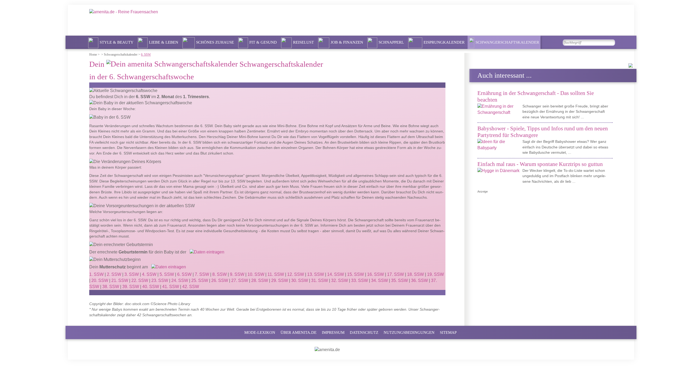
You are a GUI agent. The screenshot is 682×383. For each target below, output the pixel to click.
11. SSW (275, 274)
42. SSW (190, 286)
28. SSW (259, 280)
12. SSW (295, 274)
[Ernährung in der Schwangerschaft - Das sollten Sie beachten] (499, 109)
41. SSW (170, 286)
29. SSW (279, 280)
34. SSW (379, 280)
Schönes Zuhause (215, 42)
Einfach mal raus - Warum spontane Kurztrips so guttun (540, 164)
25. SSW (199, 280)
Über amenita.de (298, 332)
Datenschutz (364, 332)
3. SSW (131, 274)
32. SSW (339, 280)
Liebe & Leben (163, 42)
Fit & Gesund (263, 42)
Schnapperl (391, 42)
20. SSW (99, 280)
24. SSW (179, 280)
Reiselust (303, 42)
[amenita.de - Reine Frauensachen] (162, 19)
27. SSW (239, 280)
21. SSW (119, 280)
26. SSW (219, 280)
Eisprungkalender (444, 42)
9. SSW (237, 274)
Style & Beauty (116, 42)
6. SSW (184, 274)
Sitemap (448, 332)
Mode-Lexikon (259, 332)
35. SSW (399, 280)
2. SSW (114, 274)
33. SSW (359, 280)
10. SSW (255, 274)
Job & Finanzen (347, 42)
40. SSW (150, 286)
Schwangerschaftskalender (507, 42)
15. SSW (355, 274)
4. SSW (149, 274)
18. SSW (415, 274)
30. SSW (299, 280)
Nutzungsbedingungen (409, 332)
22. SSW (139, 280)
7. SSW (202, 274)
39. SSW (130, 286)
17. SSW (395, 274)
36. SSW (419, 280)
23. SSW (159, 280)
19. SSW (435, 274)
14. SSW (335, 274)
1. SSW (96, 274)
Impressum (333, 332)
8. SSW (219, 274)
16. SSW (375, 274)
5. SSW (167, 274)
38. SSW (110, 286)
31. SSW (319, 280)
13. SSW (315, 274)
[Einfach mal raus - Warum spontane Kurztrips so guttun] (499, 171)
